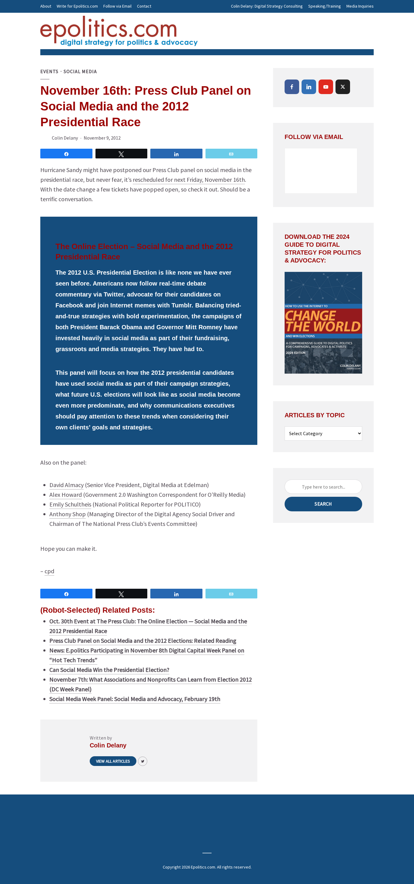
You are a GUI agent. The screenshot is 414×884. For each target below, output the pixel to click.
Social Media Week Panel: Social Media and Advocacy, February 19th (134, 699)
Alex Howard (65, 494)
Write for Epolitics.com (77, 6)
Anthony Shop (67, 514)
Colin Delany (65, 138)
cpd (49, 571)
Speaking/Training (324, 6)
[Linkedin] (309, 87)
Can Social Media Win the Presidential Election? (109, 669)
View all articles (113, 761)
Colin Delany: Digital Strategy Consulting (267, 6)
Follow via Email (117, 6)
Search (323, 504)
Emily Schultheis (70, 504)
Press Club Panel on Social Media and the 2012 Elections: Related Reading (142, 640)
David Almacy (66, 485)
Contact (144, 6)
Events (49, 71)
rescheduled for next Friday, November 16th (189, 179)
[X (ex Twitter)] (343, 87)
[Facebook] (292, 87)
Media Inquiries (360, 6)
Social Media (80, 71)
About (45, 6)
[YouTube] (326, 87)
